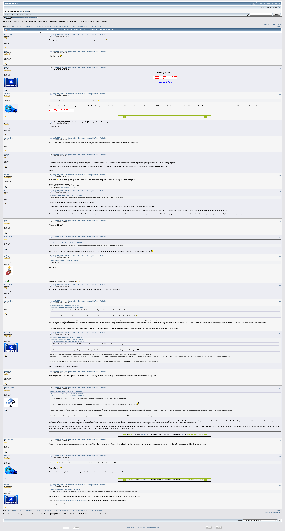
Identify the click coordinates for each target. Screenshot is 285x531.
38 (73, 26)
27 (52, 26)
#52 (280, 256)
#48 (280, 175)
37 (71, 26)
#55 (280, 334)
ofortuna (7, 94)
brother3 (7, 67)
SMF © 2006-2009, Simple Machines (149, 527)
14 (28, 26)
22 (43, 26)
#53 (280, 285)
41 (79, 26)
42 (81, 26)
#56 (280, 372)
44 (85, 26)
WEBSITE (143, 117)
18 (35, 26)
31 (60, 26)
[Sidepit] (8, 281)
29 (56, 26)
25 (49, 26)
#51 (280, 237)
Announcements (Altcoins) (40, 21)
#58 (280, 440)
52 (100, 26)
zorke (6, 122)
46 (88, 26)
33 (64, 26)
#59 (280, 456)
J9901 (6, 51)
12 (24, 26)
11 (22, 26)
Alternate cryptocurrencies (22, 21)
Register (29, 17)
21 (41, 26)
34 (66, 26)
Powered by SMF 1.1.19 (132, 527)
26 (50, 26)
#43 (280, 68)
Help (13, 17)
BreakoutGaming (10, 387)
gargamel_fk (8, 138)
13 (26, 26)
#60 (280, 485)
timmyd (7, 175)
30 (58, 26)
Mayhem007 (8, 35)
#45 (280, 122)
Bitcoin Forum (7, 21)
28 (54, 26)
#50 (280, 221)
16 (32, 26)
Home (8, 17)
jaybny (6, 256)
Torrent (29, 14)
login (21, 11)
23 (45, 26)
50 (96, 26)
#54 (280, 302)
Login (23, 17)
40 (77, 26)
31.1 (25, 14)
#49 (280, 192)
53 (102, 26)
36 (69, 26)
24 (47, 26)
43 (83, 26)
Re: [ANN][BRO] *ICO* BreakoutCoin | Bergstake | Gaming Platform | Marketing (79, 35)
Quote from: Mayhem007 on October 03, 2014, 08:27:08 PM (65, 98)
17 (33, 26)
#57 (280, 388)
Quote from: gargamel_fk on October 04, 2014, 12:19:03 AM (66, 337)
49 (94, 26)
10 (20, 26)
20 (39, 26)
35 (67, 26)
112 (105, 26)
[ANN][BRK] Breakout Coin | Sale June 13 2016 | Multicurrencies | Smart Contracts (78, 21)
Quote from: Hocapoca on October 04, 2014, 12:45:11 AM (65, 489)
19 (37, 26)
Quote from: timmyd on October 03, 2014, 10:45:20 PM (64, 460)
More (34, 17)
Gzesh (6, 154)
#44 (280, 94)
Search (18, 17)
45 (86, 26)
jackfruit (7, 220)
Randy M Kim (9, 285)
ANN (183, 117)
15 (30, 26)
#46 (280, 139)
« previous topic (268, 24)
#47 (280, 155)
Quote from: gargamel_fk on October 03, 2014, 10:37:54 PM (66, 195)
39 (75, 26)
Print (278, 26)
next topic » (277, 24)
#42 (280, 52)
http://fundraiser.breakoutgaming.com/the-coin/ (72, 500)
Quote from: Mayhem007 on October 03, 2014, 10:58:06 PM (65, 305)
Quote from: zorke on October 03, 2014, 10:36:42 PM (64, 260)
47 (90, 26)
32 (62, 26)
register (27, 11)
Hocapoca (7, 371)
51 (98, 26)
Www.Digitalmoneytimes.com (68, 187)
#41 (280, 35)
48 (92, 26)
